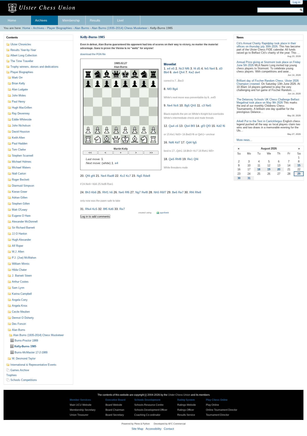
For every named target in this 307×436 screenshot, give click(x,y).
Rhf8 (178, 159)
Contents (12, 37)
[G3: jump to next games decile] (144, 120)
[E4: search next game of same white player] (125, 111)
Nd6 (171, 142)
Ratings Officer (185, 409)
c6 (176, 126)
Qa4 (171, 126)
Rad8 (110, 175)
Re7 (181, 192)
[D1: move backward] (116, 139)
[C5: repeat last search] (106, 102)
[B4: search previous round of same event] (97, 111)
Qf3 (208, 126)
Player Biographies (59, 28)
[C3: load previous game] (106, 120)
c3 (203, 105)
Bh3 (87, 192)
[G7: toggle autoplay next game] (144, 83)
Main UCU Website (80, 404)
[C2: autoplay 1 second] (106, 129)
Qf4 (196, 159)
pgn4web (164, 212)
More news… (244, 140)
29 (298, 173)
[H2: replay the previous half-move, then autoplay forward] (153, 129)
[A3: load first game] (88, 120)
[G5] (144, 102)
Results (95, 20)
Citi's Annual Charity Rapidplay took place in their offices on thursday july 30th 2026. (266, 45)
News (240, 37)
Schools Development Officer (150, 409)
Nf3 (169, 89)
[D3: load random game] (116, 120)
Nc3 (181, 68)
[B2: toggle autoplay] (97, 129)
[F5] (134, 102)
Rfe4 (88, 209)
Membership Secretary (82, 409)
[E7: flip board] (125, 83)
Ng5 (139, 175)
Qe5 (171, 159)
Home (12, 20)
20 (278, 169)
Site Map (137, 428)
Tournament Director (217, 414)
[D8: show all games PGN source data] (116, 74)
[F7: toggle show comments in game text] (134, 83)
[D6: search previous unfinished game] (116, 92)
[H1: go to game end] (153, 139)
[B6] (97, 92)
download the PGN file (93, 54)
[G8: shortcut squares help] (144, 74)
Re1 (190, 159)
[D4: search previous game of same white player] (116, 111)
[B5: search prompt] (97, 102)
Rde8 (146, 175)
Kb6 (93, 192)
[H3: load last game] (153, 120)
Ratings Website (186, 404)
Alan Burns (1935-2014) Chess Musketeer (119, 28)
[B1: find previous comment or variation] (97, 139)
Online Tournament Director (221, 409)
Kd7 (177, 142)
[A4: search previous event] (88, 111)
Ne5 (208, 105)
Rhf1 (105, 192)
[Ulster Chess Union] (43, 8)
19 (268, 169)
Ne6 (121, 192)
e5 (173, 68)
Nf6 (187, 68)
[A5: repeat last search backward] (88, 102)
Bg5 (187, 105)
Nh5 (156, 192)
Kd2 (219, 126)
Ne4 (212, 68)
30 (238, 178)
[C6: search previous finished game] (106, 92)
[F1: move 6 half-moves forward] (134, 139)
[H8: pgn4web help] (153, 74)
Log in (296, 2)
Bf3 (193, 126)
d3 (220, 68)
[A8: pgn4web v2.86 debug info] (88, 74)
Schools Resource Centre (149, 404)
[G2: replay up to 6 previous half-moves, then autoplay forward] (144, 129)
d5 (198, 68)
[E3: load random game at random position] (125, 120)
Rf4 (191, 192)
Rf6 (127, 192)
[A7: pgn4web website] (88, 83)
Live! (120, 20)
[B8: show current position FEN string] (97, 74)
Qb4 (187, 126)
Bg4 (175, 89)
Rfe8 (198, 192)
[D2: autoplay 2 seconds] (116, 129)
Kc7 (128, 175)
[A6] (88, 92)
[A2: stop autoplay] (88, 129)
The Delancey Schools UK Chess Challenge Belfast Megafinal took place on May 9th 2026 (268, 101)
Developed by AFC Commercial (169, 423)
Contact (169, 428)
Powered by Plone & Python (136, 423)
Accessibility (153, 428)
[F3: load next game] (134, 120)
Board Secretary (114, 414)
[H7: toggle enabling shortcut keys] (153, 83)
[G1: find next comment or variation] (144, 139)
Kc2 (122, 175)
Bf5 (105, 209)
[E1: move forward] (125, 139)
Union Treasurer (79, 414)
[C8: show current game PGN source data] (106, 74)
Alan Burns (82, 28)
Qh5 (193, 105)
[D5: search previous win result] (116, 102)
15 (298, 165)
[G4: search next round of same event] (144, 111)
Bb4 (166, 72)
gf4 (93, 175)
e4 (116, 163)
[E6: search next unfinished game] (125, 92)
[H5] (153, 102)
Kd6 (111, 209)
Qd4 (189, 142)
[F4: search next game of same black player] (134, 111)
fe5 (206, 68)
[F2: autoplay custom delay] (134, 129)
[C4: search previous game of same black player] (106, 111)
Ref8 (145, 192)
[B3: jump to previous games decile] (97, 120)
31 (248, 178)
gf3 (203, 126)
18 (258, 169)
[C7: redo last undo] (106, 83)
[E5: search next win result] (125, 102)
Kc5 (94, 209)
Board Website (113, 404)
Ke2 (191, 72)
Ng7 (138, 192)
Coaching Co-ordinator (147, 414)
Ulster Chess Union (179, 394)
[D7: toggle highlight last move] (116, 83)
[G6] (144, 92)
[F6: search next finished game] (134, 92)
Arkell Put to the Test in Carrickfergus (260, 121)
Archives (41, 20)
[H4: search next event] (153, 111)
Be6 (174, 192)
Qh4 (182, 72)
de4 (175, 72)
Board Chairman (114, 409)
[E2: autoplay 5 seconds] (125, 129)
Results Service (186, 414)
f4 (195, 68)
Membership (71, 20)
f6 (224, 126)
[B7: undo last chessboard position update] (97, 83)
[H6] (153, 92)
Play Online (212, 404)
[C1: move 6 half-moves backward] (106, 139)
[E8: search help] (125, 74)
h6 (111, 192)
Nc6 (176, 105)
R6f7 (163, 192)
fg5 (195, 142)
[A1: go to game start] (88, 139)
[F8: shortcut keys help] (134, 74)
